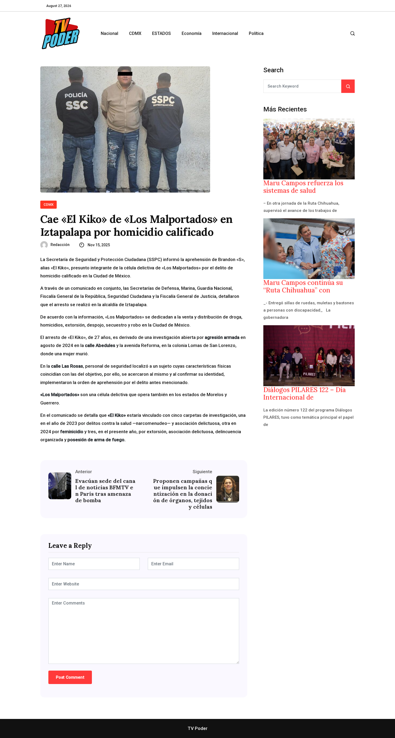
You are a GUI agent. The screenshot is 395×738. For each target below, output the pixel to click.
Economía (192, 33)
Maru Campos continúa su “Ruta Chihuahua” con (303, 286)
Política (256, 33)
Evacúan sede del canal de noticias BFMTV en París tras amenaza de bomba (105, 491)
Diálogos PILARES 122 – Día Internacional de (304, 393)
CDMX (135, 33)
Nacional (109, 33)
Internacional (225, 33)
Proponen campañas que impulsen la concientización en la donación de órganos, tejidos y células (182, 494)
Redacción (60, 245)
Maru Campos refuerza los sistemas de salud (303, 186)
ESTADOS (161, 33)
